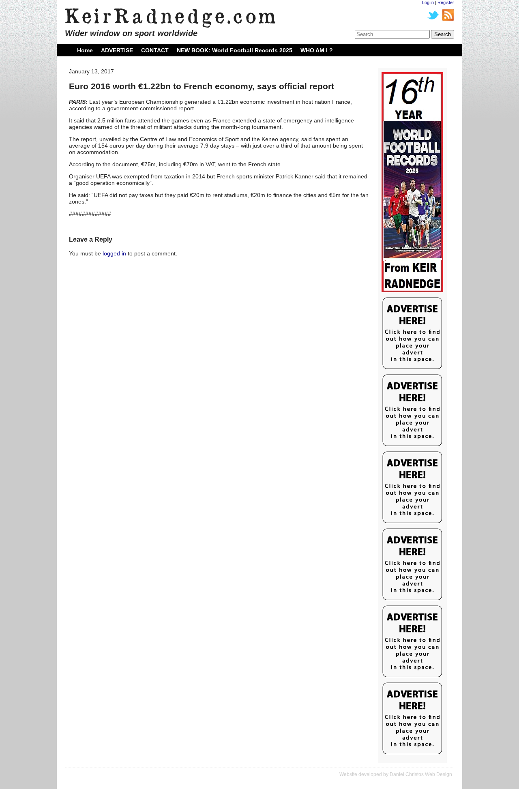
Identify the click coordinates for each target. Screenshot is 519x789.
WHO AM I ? (316, 50)
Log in (428, 2)
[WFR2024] (412, 182)
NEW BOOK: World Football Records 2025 (234, 50)
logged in (114, 253)
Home (85, 50)
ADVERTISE (117, 50)
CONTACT (155, 50)
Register (446, 2)
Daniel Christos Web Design (421, 774)
